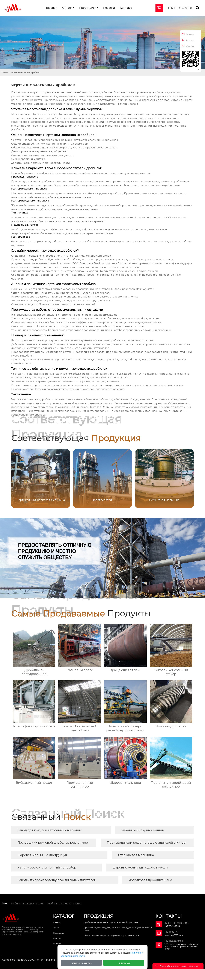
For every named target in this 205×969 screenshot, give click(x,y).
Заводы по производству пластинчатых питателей (56, 880)
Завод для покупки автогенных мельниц (49, 830)
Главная (5, 72)
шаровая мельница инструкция (42, 855)
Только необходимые (81, 963)
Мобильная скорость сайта (28, 903)
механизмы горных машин (142, 830)
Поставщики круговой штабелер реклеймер (52, 842)
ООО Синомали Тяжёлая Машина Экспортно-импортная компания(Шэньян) (123, 263)
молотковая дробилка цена (150, 880)
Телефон (190, 40)
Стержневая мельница (136, 855)
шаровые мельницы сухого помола (140, 867)
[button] (188, 478)
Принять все (124, 963)
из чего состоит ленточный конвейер (46, 867)
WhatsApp (190, 46)
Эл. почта (190, 34)
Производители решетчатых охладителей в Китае (146, 842)
